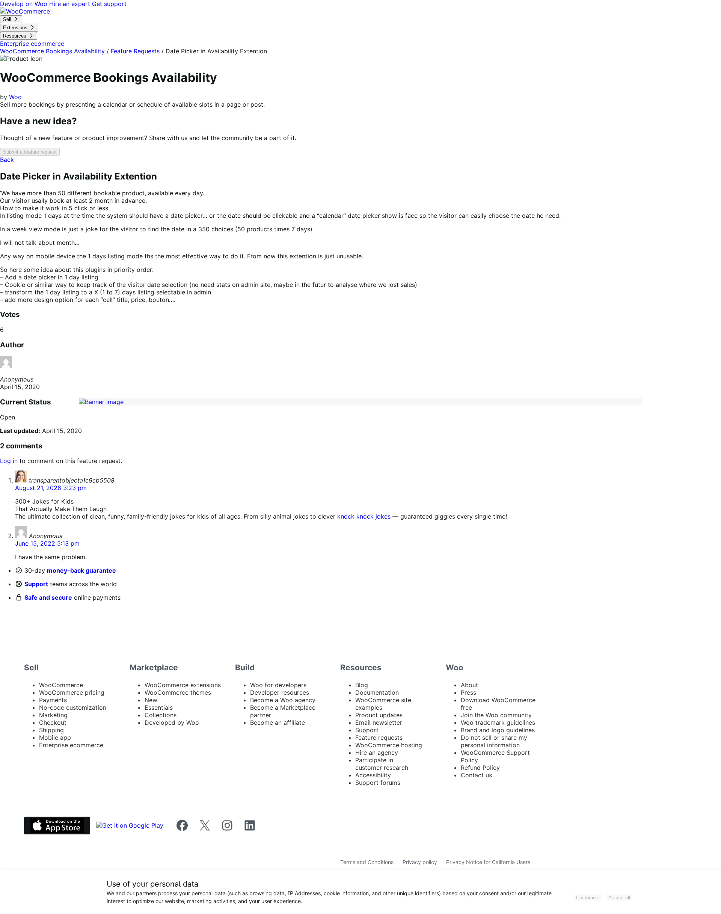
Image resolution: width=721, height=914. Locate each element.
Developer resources (279, 692)
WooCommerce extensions (183, 685)
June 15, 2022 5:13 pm (47, 543)
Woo (15, 97)
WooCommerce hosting (388, 745)
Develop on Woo (24, 4)
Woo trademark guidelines (498, 722)
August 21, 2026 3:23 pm (51, 488)
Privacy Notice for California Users (488, 862)
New (151, 700)
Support (36, 584)
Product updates (379, 715)
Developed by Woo (172, 722)
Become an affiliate (277, 722)
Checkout (52, 722)
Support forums (377, 782)
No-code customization (72, 707)
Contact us (476, 775)
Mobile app (55, 737)
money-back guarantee (81, 570)
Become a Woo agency (282, 700)
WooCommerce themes (178, 692)
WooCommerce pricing (71, 692)
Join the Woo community (496, 715)
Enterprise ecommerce (71, 745)
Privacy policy (420, 862)
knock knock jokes (364, 516)
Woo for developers (278, 685)
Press (468, 692)
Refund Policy (480, 767)
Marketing (53, 715)
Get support (109, 4)
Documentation (377, 692)
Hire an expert (70, 4)
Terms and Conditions (367, 862)
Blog (361, 685)
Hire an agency (376, 752)
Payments (53, 700)
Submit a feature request (30, 152)
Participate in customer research (381, 763)
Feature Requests (135, 51)
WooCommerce (61, 685)
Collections (160, 715)
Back (7, 159)
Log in (9, 461)
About (469, 685)
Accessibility (373, 775)
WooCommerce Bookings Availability (52, 51)
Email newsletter (378, 722)
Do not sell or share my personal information (494, 741)
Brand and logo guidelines (498, 730)
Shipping (51, 730)
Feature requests (379, 737)
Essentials (159, 707)
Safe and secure (48, 597)
